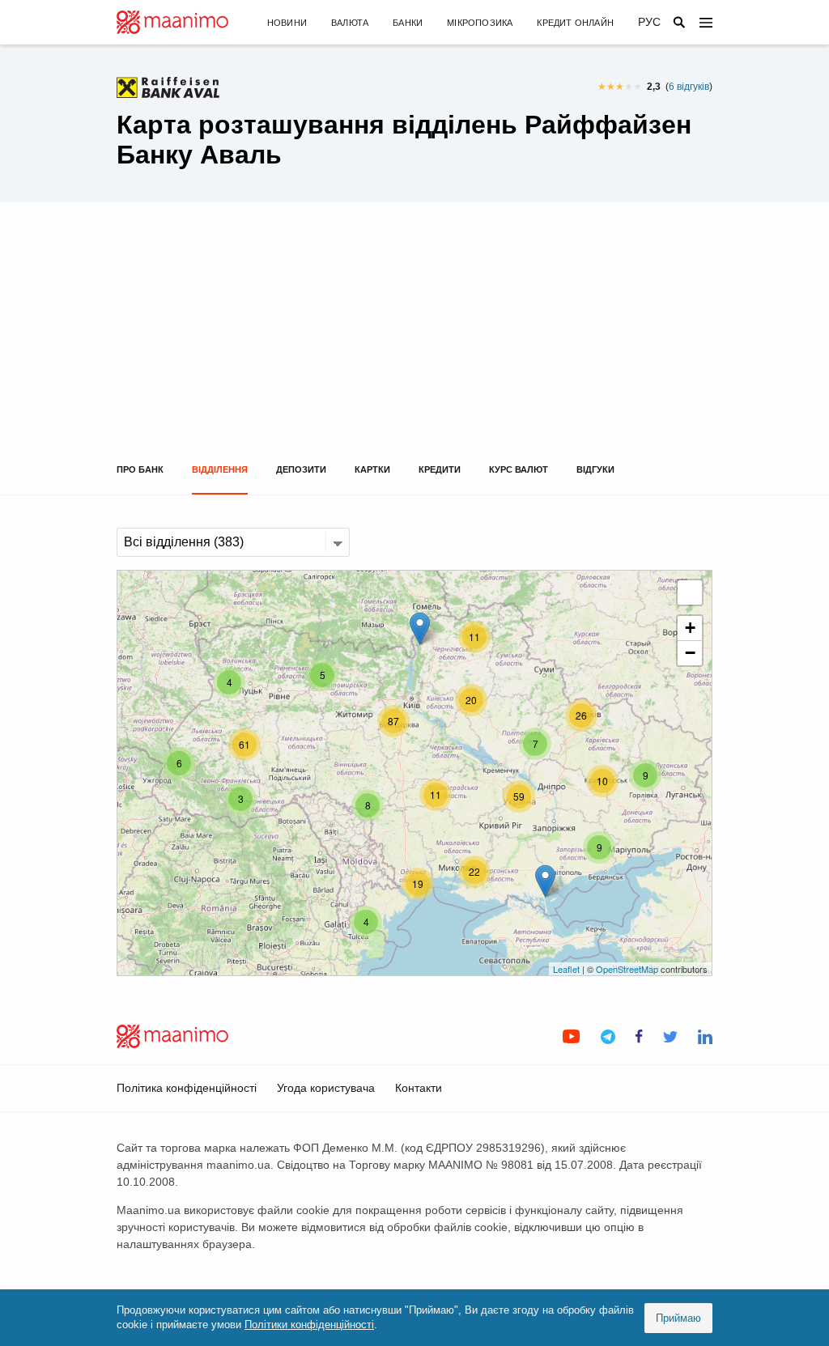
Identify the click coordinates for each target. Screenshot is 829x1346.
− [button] (690, 653)
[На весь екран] (690, 592)
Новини (287, 23)
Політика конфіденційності (187, 1087)
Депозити (301, 469)
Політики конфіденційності (309, 1324)
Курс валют (518, 469)
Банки (408, 23)
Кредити (440, 469)
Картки (372, 469)
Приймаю (678, 1318)
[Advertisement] (414, 343)
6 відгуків (689, 86)
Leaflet (566, 968)
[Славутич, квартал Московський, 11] (420, 628)
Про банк (140, 469)
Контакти (418, 1087)
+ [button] (690, 628)
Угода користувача (326, 1087)
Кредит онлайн (575, 23)
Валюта (349, 23)
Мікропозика (479, 23)
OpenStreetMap (627, 968)
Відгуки (595, 469)
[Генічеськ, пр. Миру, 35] (545, 881)
